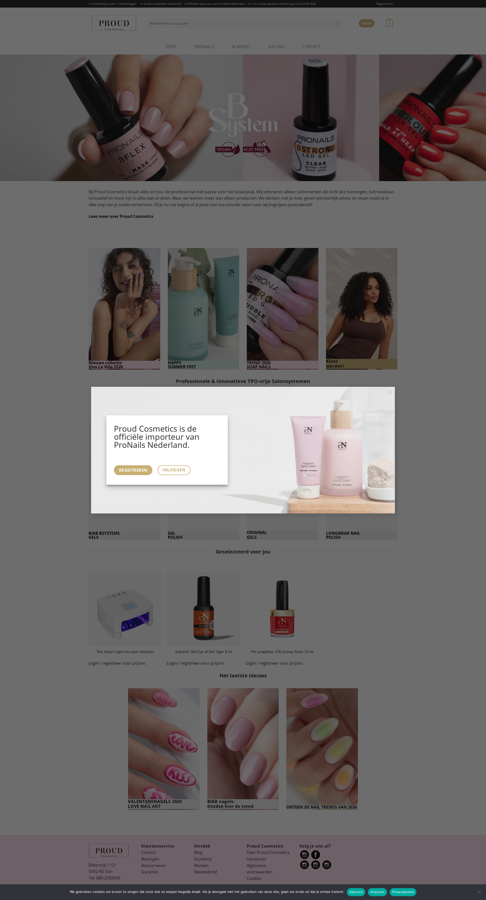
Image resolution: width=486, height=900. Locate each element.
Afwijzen (377, 892)
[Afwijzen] (479, 894)
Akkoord (356, 892)
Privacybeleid (403, 892)
